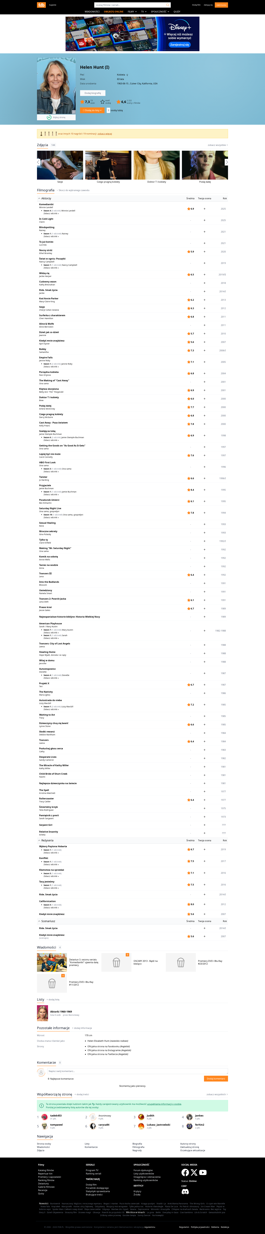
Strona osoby (44, 1143)
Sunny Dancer (144, 1215)
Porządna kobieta (49, 372)
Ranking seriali (93, 1173)
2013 (223, 299)
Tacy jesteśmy (46, 881)
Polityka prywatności (200, 1227)
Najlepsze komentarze (62, 1078)
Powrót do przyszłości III (113, 1212)
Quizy (177, 11)
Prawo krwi (45, 607)
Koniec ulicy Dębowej (83, 1206)
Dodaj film (196, 5)
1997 (223, 446)
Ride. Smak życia (48, 290)
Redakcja (225, 1227)
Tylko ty (43, 539)
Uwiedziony (45, 590)
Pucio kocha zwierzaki (130, 1203)
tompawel (56, 1124)
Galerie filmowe (46, 1186)
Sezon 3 (47, 468)
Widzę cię (44, 273)
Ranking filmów (46, 1180)
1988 (223, 644)
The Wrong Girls (197, 1203)
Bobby (42, 349)
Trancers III (45, 573)
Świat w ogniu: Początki (52, 258)
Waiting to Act (47, 714)
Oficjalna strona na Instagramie (104, 1050)
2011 (223, 316)
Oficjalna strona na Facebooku (103, 1046)
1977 (223, 791)
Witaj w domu (47, 660)
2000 (223, 398)
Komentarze (91, 1147)
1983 (223, 749)
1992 (223, 549)
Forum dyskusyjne (143, 1170)
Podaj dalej (205, 181)
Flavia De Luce (171, 1206)
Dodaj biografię (93, 93)
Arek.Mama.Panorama (178, 1203)
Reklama (215, 1227)
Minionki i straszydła (160, 1209)
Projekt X (44, 683)
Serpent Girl (45, 824)
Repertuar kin (45, 1173)
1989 (223, 608)
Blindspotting (46, 227)
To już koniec (46, 241)
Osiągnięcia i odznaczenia (147, 1176)
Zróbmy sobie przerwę (110, 1215)
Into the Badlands (49, 581)
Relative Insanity (48, 831)
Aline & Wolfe (46, 323)
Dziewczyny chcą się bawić (53, 723)
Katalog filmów (46, 1170)
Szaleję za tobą (47, 431)
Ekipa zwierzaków (92, 1209)
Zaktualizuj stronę (189, 1147)
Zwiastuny (43, 1183)
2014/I (222, 291)
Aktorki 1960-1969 (61, 1011)
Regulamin (184, 1227)
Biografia (137, 1143)
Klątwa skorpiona (49, 388)
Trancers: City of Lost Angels (54, 643)
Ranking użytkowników (146, 1180)
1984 (223, 733)
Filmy (131, 11)
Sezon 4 (47, 210)
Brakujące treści (94, 1194)
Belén (158, 1212)
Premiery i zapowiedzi (49, 1176)
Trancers (44, 740)
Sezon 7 (47, 629)
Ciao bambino (186, 1212)
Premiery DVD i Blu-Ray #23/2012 (210, 962)
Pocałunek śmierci (49, 499)
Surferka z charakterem (52, 315)
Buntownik (55, 1203)
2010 (223, 333)
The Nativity (46, 691)
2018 (223, 283)
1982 (223, 758)
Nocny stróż (45, 250)
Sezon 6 (47, 437)
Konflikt (43, 858)
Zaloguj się (208, 5)
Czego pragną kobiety (108, 181)
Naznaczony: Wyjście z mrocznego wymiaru (82, 1203)
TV (142, 11)
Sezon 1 (47, 233)
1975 (223, 808)
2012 (223, 308)
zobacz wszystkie (217, 145)
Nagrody (137, 1150)
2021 (223, 243)
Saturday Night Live (50, 508)
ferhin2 (199, 1124)
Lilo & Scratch (200, 1212)
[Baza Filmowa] (41, 5)
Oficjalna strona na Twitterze (103, 1054)
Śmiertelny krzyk (48, 806)
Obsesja (96, 1212)
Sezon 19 (48, 514)
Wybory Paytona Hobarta (53, 846)
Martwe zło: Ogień (119, 1209)
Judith (150, 1115)
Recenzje (42, 1190)
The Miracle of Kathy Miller (54, 765)
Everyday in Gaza (170, 1212)
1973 (223, 816)
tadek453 (56, 1115)
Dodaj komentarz (216, 1078)
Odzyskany (100, 1206)
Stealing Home (47, 651)
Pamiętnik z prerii (49, 815)
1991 (223, 583)
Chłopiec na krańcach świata (185, 1209)
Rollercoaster (46, 798)
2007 (223, 342)
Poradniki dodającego (97, 1187)
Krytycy (137, 1191)
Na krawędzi (158, 1215)
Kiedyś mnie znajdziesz (51, 340)
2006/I (222, 350)
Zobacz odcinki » (51, 213)
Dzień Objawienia (55, 1212)
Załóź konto (221, 5)
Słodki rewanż (47, 731)
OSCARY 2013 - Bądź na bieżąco (146, 962)
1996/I (222, 478)
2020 (223, 251)
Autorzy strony (188, 1143)
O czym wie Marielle (215, 1203)
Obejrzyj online (113, 11)
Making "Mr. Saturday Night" (55, 548)
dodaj (83, 1028)
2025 (223, 220)
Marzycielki (67, 1206)
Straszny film (71, 1212)
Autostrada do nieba (50, 700)
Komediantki (46, 204)
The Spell (44, 790)
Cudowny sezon (47, 281)
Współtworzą (54, 1094)
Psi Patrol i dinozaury (189, 1206)
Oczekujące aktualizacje (192, 1150)
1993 (223, 524)
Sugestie (52, 5)
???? (224, 824)
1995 (223, 501)
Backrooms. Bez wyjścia (210, 1209)
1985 (223, 716)
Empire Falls (46, 357)
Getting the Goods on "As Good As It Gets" (62, 445)
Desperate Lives (47, 756)
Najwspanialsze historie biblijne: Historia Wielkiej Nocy (69, 616)
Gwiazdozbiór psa (217, 1212)
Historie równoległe (154, 1206)
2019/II (222, 274)
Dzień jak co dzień (49, 332)
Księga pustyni (148, 1203)
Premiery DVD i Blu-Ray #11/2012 (81, 983)
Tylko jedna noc (136, 1206)
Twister (43, 476)
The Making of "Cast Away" (54, 380)
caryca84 (104, 1124)
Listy (40, 999)
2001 (223, 381)
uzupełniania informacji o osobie (164, 1104)
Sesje (60, 181)
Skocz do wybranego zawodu (74, 190)
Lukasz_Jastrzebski (158, 1124)
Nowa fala (45, 1206)
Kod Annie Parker (48, 298)
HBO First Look (47, 462)
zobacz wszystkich (216, 1094)
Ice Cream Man (208, 1206)
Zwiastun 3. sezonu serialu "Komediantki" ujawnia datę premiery (83, 962)
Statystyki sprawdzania (98, 1191)
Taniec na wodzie (48, 565)
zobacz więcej (105, 133)
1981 (223, 766)
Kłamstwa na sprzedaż (51, 869)
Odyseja (106, 1209)
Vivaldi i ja (161, 1203)
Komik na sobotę (48, 556)
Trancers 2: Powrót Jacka (52, 598)
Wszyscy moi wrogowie (117, 1206)
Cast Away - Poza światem (53, 422)
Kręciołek (55, 1206)
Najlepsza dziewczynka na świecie (58, 783)
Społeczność (158, 11)
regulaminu (149, 1227)
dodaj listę (54, 999)
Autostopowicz (47, 668)
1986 (223, 693)
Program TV (92, 1170)
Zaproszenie (143, 1209)
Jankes (199, 1115)
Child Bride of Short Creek (53, 773)
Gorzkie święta (129, 1215)
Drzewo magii (84, 1212)
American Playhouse (50, 623)
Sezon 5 (47, 873)
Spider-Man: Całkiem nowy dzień (67, 1209)
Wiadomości (92, 11)
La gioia (150, 1212)
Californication (47, 901)
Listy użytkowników (144, 1173)
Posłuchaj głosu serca (51, 748)
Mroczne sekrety (48, 531)
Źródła (137, 1194)
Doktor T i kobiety (156, 181)
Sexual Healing (47, 522)
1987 (223, 684)
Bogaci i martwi (111, 1203)
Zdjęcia (42, 145)
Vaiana (133, 1209)
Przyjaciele (45, 485)
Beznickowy (74, 1015)
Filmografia (45, 190)
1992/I (222, 541)
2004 (223, 373)
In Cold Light (46, 218)
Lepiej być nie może (49, 454)
